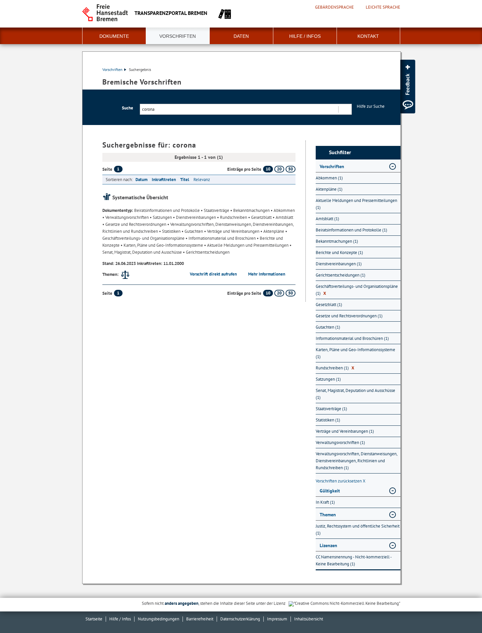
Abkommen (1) (329, 178)
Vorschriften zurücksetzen (340, 481)
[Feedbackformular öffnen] (407, 86)
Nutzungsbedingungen (158, 619)
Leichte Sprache (383, 7)
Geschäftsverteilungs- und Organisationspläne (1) (357, 290)
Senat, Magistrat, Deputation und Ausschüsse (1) (355, 394)
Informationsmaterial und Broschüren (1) (352, 338)
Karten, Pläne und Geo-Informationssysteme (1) (355, 353)
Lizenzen (328, 545)
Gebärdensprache (334, 7)
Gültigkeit (330, 491)
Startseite (93, 619)
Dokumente (114, 36)
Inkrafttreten (164, 179)
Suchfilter (340, 152)
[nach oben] (461, 612)
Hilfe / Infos (305, 36)
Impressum (277, 619)
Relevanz (201, 179)
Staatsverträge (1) (331, 408)
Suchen (344, 109)
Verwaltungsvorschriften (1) (340, 442)
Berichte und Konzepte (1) (339, 252)
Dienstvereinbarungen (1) (339, 264)
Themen (328, 515)
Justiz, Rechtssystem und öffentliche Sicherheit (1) (358, 529)
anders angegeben (181, 603)
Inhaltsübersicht (308, 619)
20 (279, 169)
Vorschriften (177, 36)
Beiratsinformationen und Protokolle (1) (351, 230)
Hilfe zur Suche (371, 106)
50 (290, 169)
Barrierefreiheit (199, 619)
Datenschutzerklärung (240, 619)
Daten (241, 36)
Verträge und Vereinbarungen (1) (345, 431)
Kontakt (368, 36)
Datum (141, 179)
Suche (127, 108)
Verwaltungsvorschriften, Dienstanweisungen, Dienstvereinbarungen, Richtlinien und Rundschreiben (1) (356, 461)
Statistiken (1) (328, 420)
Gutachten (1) (328, 327)
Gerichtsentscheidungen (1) (340, 275)
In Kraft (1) (325, 502)
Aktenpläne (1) (329, 189)
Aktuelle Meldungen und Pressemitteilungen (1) (356, 204)
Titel (184, 179)
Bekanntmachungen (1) (337, 241)
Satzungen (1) (328, 379)
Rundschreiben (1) (335, 368)
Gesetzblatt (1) (329, 304)
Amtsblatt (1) (327, 219)
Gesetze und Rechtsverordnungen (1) (349, 316)
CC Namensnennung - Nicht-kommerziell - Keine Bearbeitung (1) (354, 560)
